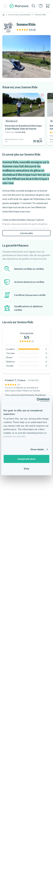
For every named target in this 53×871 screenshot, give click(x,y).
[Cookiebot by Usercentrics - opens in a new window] (37, 400)
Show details (37, 449)
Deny (26, 468)
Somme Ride (40, 14)
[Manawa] (18, 6)
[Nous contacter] (41, 6)
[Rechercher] (34, 6)
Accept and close (26, 459)
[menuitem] (48, 6)
